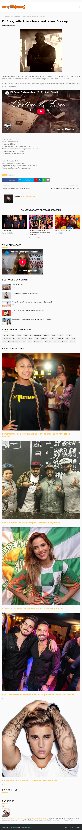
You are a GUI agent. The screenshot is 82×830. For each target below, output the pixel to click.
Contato (77, 827)
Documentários (38, 341)
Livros (29, 341)
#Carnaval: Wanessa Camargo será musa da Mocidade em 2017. (33, 608)
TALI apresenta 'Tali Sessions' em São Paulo (25, 293)
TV (31, 335)
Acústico (64, 341)
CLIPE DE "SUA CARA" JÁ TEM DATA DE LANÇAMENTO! (28, 310)
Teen (23, 341)
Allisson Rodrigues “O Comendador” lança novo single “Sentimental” (32, 302)
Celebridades (38, 335)
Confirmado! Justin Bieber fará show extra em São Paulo (30, 780)
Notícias (12, 16)
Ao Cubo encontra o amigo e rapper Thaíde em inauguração (31, 522)
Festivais (60, 335)
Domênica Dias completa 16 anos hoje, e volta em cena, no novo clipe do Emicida (37, 435)
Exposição (56, 341)
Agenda (19, 335)
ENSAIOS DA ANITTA (18, 285)
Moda (67, 338)
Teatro (30, 338)
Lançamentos (7, 338)
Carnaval (52, 338)
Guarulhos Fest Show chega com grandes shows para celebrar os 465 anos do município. (40, 233)
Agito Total (5, 808)
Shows (25, 335)
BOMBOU (46, 335)
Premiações (16, 338)
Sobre (71, 827)
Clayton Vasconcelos (8, 25)
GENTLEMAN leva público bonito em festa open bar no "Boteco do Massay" (38, 694)
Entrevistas (60, 338)
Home (65, 827)
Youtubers (72, 341)
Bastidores (48, 341)
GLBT (73, 338)
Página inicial (5, 16)
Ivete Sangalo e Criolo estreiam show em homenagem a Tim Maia (31, 319)
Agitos (53, 335)
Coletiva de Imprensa (14, 341)
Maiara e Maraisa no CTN (62, 230)
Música (12, 335)
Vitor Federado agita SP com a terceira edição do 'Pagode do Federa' (24, 818)
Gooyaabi (28, 827)
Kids (4, 341)
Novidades (44, 338)
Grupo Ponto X (6, 230)
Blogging (14, 827)
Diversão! (68, 335)
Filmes (36, 338)
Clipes (24, 338)
